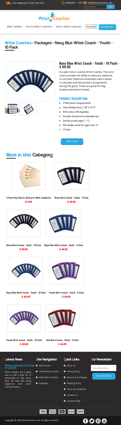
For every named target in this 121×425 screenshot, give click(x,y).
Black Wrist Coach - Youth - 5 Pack (71, 197)
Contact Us (72, 395)
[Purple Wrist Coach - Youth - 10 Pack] (24, 331)
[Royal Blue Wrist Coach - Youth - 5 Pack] (63, 236)
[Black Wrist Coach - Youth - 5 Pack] (71, 189)
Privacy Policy (73, 371)
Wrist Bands (14, 26)
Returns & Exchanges (77, 377)
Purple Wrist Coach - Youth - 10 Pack (24, 340)
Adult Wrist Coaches (68, 26)
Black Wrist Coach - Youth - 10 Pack (23, 245)
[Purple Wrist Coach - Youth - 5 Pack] (66, 284)
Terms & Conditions (76, 389)
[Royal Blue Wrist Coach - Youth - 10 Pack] (26, 284)
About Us (71, 365)
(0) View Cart (107, 27)
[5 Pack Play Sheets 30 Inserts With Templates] (28, 189)
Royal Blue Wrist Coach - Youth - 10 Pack (26, 292)
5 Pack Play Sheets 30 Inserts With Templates (28, 197)
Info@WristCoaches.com (100, 2)
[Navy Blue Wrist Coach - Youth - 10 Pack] (13, 114)
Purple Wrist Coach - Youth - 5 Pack (66, 292)
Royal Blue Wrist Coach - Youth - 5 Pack (63, 245)
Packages (91, 26)
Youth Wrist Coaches (39, 26)
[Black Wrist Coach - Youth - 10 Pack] (24, 236)
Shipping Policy (74, 383)
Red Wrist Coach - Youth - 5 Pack (62, 340)
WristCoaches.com (31, 420)
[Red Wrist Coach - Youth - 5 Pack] (62, 331)
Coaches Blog (73, 401)
